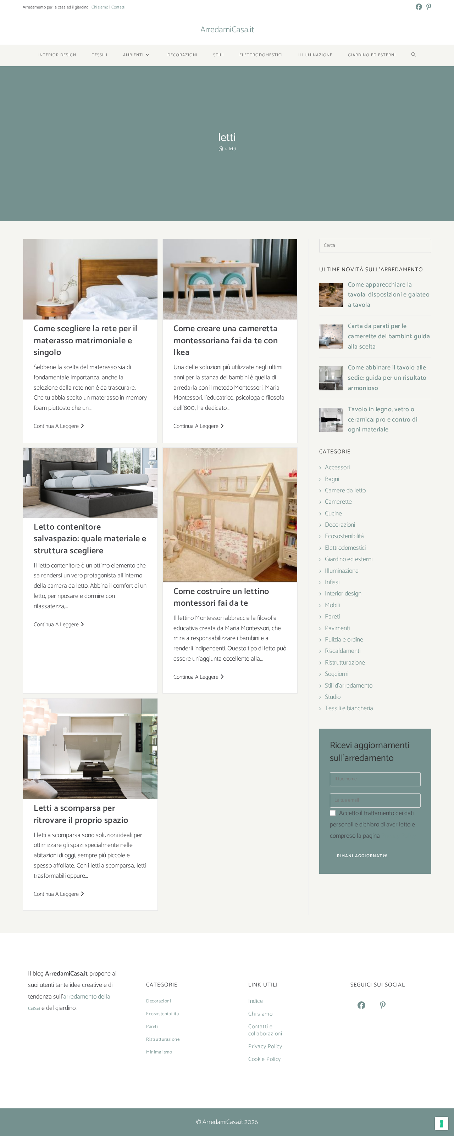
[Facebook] (361, 1006)
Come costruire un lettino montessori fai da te (221, 598)
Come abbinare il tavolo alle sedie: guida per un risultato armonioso (387, 378)
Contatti (118, 7)
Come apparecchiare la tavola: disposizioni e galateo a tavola (389, 295)
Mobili (332, 605)
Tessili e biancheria (349, 708)
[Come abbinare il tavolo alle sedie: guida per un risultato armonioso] (331, 378)
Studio (332, 697)
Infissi (332, 582)
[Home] (220, 149)
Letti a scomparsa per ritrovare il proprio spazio (81, 814)
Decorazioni (340, 525)
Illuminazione (342, 571)
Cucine (333, 513)
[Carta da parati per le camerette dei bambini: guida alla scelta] (331, 336)
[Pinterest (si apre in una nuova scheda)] (427, 7)
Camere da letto (345, 490)
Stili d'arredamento (348, 685)
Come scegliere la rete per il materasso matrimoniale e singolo (85, 341)
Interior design (343, 593)
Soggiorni (336, 674)
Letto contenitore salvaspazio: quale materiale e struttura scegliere (90, 539)
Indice (255, 1001)
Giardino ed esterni (348, 559)
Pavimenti (337, 628)
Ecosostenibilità (344, 536)
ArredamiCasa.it (227, 30)
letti (232, 149)
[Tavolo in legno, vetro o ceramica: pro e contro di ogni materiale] (331, 420)
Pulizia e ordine (344, 639)
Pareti (332, 616)
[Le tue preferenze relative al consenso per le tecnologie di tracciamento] (441, 1123)
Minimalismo (159, 1052)
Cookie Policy (264, 1059)
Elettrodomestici (345, 548)
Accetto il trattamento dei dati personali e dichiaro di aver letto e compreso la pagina (373, 825)
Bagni (332, 479)
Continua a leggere (59, 426)
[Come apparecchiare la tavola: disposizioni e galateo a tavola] (331, 295)
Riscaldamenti (342, 651)
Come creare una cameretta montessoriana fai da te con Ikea (225, 341)
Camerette (338, 502)
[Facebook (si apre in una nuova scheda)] (419, 7)
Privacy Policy (398, 836)
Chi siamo (100, 7)
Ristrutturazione (345, 662)
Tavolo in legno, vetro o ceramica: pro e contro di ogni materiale (382, 419)
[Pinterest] (383, 1006)
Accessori (337, 467)
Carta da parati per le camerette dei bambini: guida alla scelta (389, 336)
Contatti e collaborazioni (265, 1030)
